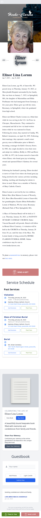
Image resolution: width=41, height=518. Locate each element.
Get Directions (12, 308)
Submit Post (20, 480)
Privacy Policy (15, 509)
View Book (9, 418)
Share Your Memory (13, 446)
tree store (8, 258)
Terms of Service (26, 509)
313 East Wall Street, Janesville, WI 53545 (21, 304)
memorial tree (15, 255)
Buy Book (21, 418)
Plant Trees (29, 308)
